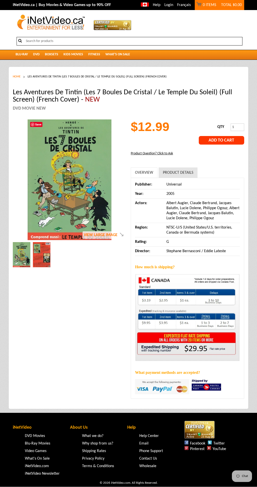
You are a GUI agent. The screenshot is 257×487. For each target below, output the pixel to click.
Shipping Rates (94, 451)
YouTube (219, 449)
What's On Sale (117, 54)
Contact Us (148, 459)
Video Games (35, 451)
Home (17, 76)
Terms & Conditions (98, 466)
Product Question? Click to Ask (152, 153)
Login (168, 5)
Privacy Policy (93, 459)
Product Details (178, 173)
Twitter (219, 443)
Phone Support (151, 451)
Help (156, 5)
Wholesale (147, 466)
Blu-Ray (22, 54)
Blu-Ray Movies (37, 443)
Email (144, 443)
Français (184, 5)
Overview (144, 173)
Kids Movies (73, 54)
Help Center (149, 436)
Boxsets (51, 54)
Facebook (197, 443)
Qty (220, 127)
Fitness (94, 54)
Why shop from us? (97, 443)
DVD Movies (35, 436)
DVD (36, 54)
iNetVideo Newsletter (42, 474)
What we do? (92, 436)
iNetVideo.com (37, 466)
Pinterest (197, 449)
